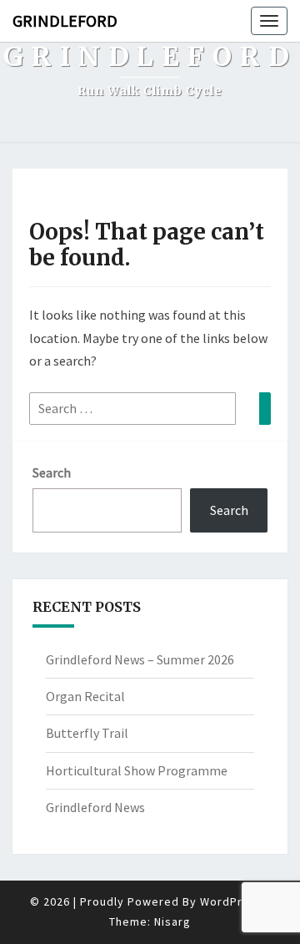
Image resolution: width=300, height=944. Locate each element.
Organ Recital (85, 696)
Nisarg (172, 921)
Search (51, 472)
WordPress (231, 901)
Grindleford (65, 20)
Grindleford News (95, 807)
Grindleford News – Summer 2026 (140, 659)
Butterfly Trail (87, 732)
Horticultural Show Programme (137, 770)
